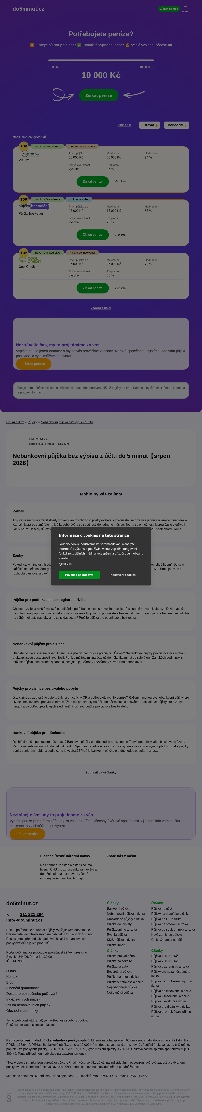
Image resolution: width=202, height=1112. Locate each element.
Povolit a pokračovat (79, 574)
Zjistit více (65, 563)
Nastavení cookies (123, 574)
